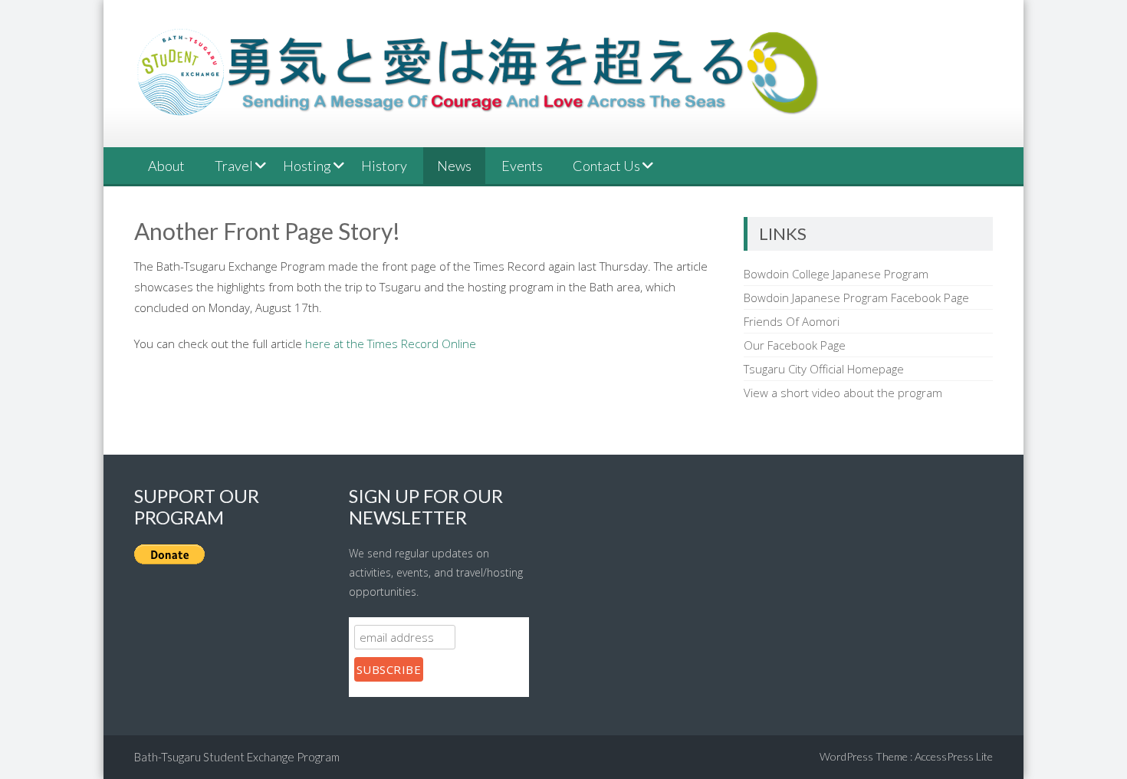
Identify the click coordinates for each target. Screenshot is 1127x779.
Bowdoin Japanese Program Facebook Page (856, 297)
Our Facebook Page (795, 345)
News (454, 165)
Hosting (307, 165)
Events (522, 165)
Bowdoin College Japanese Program (836, 273)
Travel (234, 165)
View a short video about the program (843, 392)
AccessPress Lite (954, 756)
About (166, 165)
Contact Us (606, 165)
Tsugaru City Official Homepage (824, 368)
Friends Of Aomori (792, 321)
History (384, 165)
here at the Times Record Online (390, 343)
